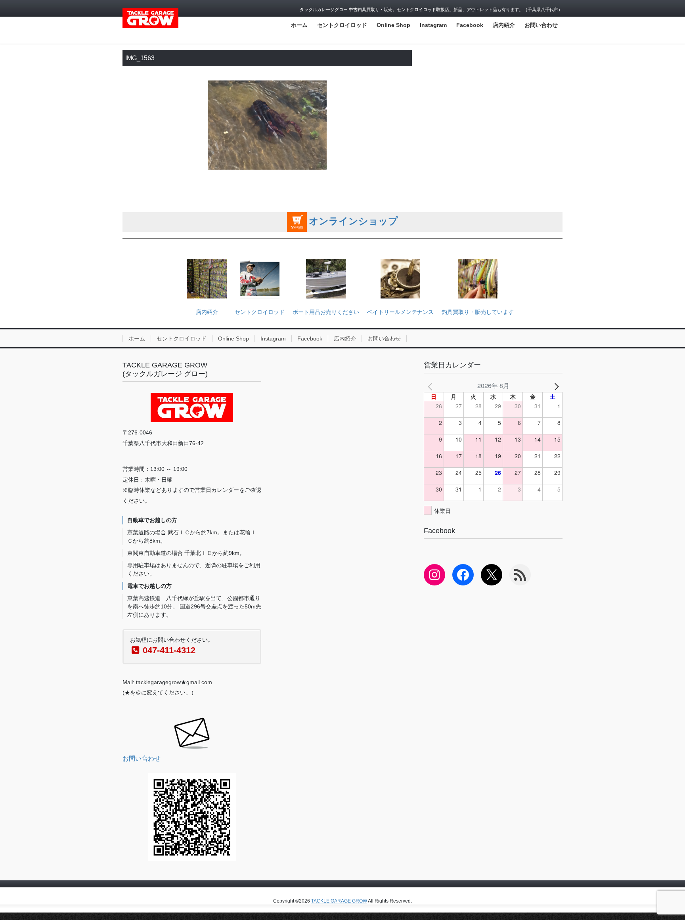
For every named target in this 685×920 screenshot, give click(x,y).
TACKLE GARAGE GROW (339, 901)
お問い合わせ (384, 338)
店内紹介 (207, 312)
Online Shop (233, 338)
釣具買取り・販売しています (478, 312)
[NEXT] (555, 385)
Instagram (273, 338)
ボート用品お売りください (326, 312)
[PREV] (431, 385)
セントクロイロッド (260, 312)
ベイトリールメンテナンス (400, 312)
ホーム (136, 338)
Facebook (309, 338)
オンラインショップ (353, 221)
